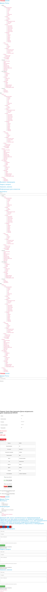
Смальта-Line (9, 29)
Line (8, 12)
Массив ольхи (8, 55)
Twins (8, 33)
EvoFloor (5, 267)
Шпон (5, 131)
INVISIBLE (7, 58)
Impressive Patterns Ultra (8, 156)
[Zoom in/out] (6, 590)
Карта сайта (4, 515)
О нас (3, 508)
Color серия (9, 22)
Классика (8, 140)
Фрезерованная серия (11, 21)
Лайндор (7, 20)
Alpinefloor (5, 81)
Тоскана (8, 9)
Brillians (8, 38)
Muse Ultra (5, 70)
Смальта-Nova (9, 30)
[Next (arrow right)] (2, 591)
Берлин (8, 39)
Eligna (5, 62)
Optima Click (8, 78)
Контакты (3, 191)
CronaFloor (5, 72)
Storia (8, 47)
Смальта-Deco (9, 115)
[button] (23, 93)
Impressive (5, 64)
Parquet (7, 80)
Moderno (8, 46)
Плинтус (3, 88)
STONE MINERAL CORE (10, 87)
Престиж (8, 23)
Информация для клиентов (10, 189)
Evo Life (7, 79)
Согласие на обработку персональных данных (9, 563)
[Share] (2, 590)
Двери (3, 5)
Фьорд (8, 15)
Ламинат (3, 148)
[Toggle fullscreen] (4, 590)
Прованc (8, 8)
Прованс (8, 37)
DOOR (4, 373)
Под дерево (6, 90)
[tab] (17, 440)
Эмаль (5, 6)
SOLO (7, 172)
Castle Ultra (6, 69)
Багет (8, 99)
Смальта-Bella (9, 25)
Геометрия (9, 41)
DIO (8, 45)
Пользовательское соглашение (7, 509)
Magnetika (9, 40)
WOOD (7, 164)
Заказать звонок (6, 187)
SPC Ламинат (4, 71)
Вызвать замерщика (7, 182)
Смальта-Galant (10, 218)
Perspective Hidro (7, 66)
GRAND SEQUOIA (9, 275)
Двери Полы (4, 3)
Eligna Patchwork (6, 63)
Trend (8, 17)
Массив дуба (8, 56)
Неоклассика (9, 14)
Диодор (7, 16)
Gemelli (8, 226)
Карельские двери (9, 7)
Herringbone (8, 73)
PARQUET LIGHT (8, 86)
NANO (7, 74)
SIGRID (7, 82)
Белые (5, 89)
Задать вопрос (5, 184)
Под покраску (6, 180)
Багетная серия (10, 139)
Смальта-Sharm (10, 31)
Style (8, 13)
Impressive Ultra (6, 65)
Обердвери (7, 32)
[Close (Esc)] (1, 590)
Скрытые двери (6, 57)
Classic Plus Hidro (7, 61)
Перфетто (9, 123)
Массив (5, 54)
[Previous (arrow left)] (1, 591)
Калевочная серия (10, 53)
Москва (7, 24)
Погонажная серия (10, 49)
